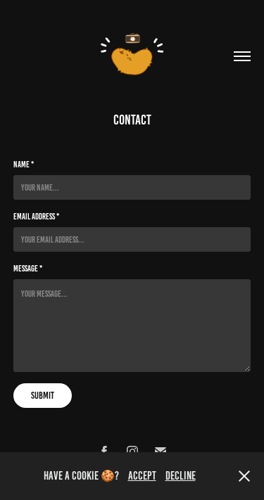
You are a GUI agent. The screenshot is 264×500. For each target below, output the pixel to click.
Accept (142, 476)
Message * (27, 268)
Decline (180, 476)
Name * (23, 164)
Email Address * (36, 216)
